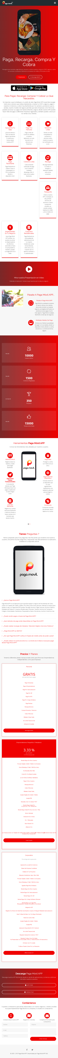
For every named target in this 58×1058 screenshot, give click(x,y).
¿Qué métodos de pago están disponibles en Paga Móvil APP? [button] (24, 621)
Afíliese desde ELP (29, 953)
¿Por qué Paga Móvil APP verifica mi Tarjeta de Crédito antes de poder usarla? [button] (29, 636)
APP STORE (30, 985)
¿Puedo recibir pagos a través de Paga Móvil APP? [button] (20, 616)
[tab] (29, 600)
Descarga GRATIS (35, 77)
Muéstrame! (22, 77)
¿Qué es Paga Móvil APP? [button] (12, 600)
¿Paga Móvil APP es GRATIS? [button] (13, 631)
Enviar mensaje (43, 1038)
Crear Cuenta (29, 840)
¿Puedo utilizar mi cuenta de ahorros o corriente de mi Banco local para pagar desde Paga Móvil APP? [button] (28, 641)
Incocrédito (24, 939)
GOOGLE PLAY (30, 992)
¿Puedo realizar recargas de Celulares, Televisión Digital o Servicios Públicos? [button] (28, 626)
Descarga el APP (29, 730)
